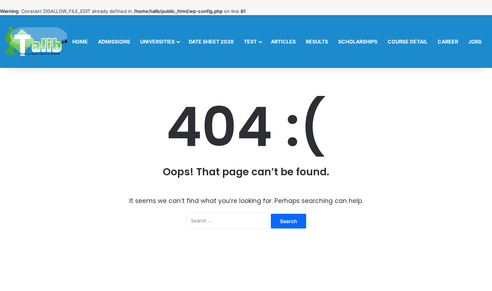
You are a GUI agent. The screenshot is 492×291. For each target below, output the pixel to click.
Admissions (114, 41)
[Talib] (36, 41)
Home (80, 41)
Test (250, 41)
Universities (157, 41)
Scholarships (357, 41)
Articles (283, 41)
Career (448, 41)
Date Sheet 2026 (211, 41)
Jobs (475, 41)
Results (317, 41)
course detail (408, 41)
